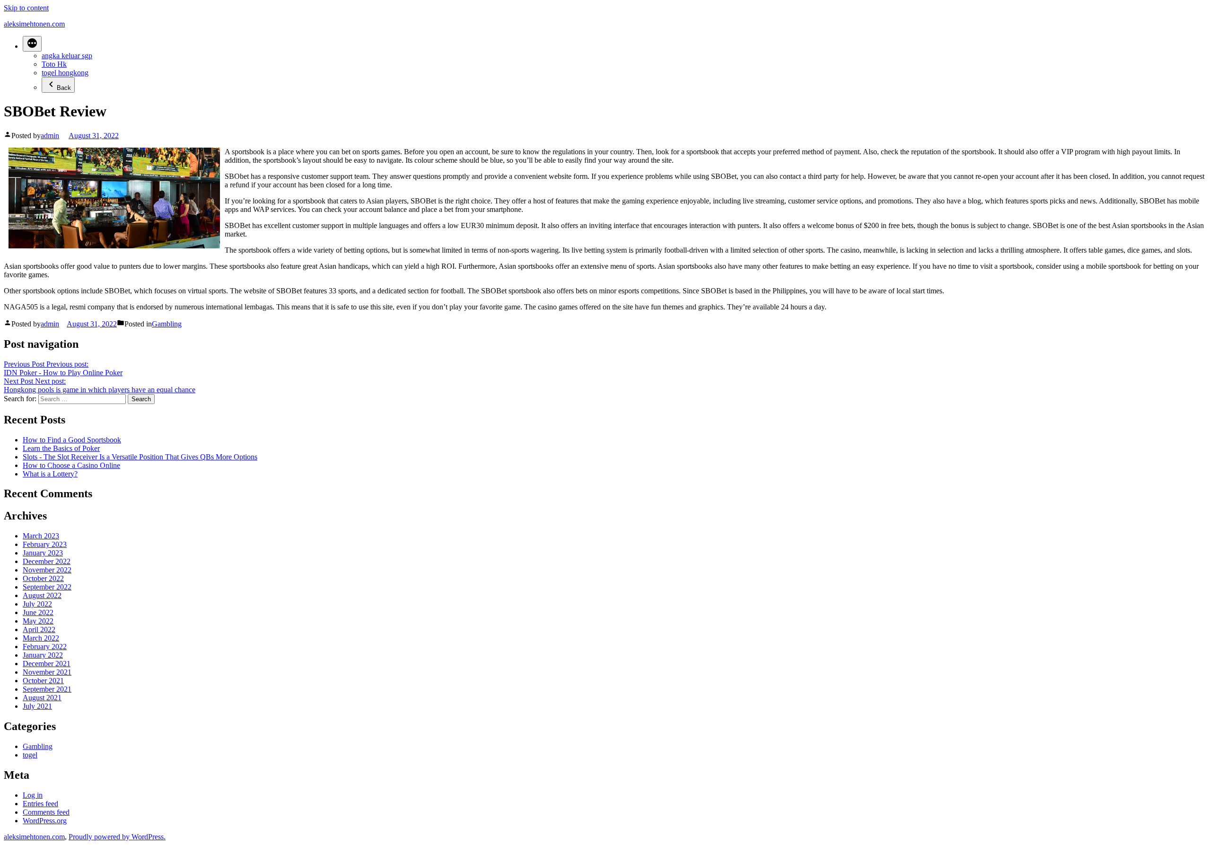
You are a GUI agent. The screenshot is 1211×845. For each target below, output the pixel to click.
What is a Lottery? (50, 474)
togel (30, 755)
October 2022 (43, 578)
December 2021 (46, 664)
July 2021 (37, 706)
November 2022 (47, 570)
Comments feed (46, 812)
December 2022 (46, 561)
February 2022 (45, 647)
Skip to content (26, 8)
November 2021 (47, 672)
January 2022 (43, 655)
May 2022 (38, 621)
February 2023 (45, 544)
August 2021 (42, 698)
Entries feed (40, 804)
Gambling (167, 324)
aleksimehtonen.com (34, 24)
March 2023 (41, 536)
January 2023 (43, 553)
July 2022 (37, 604)
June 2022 (38, 612)
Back (64, 87)
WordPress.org (45, 821)
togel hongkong (65, 73)
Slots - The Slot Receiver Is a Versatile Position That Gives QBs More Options (140, 457)
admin (50, 136)
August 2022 (42, 595)
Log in (33, 795)
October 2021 (43, 681)
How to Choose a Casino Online (71, 465)
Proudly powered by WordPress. (117, 837)
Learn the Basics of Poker (61, 448)
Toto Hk (54, 64)
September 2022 (47, 587)
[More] (32, 44)
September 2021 (47, 689)
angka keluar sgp (67, 56)
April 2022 (39, 629)
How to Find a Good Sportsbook (72, 440)
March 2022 (41, 638)
